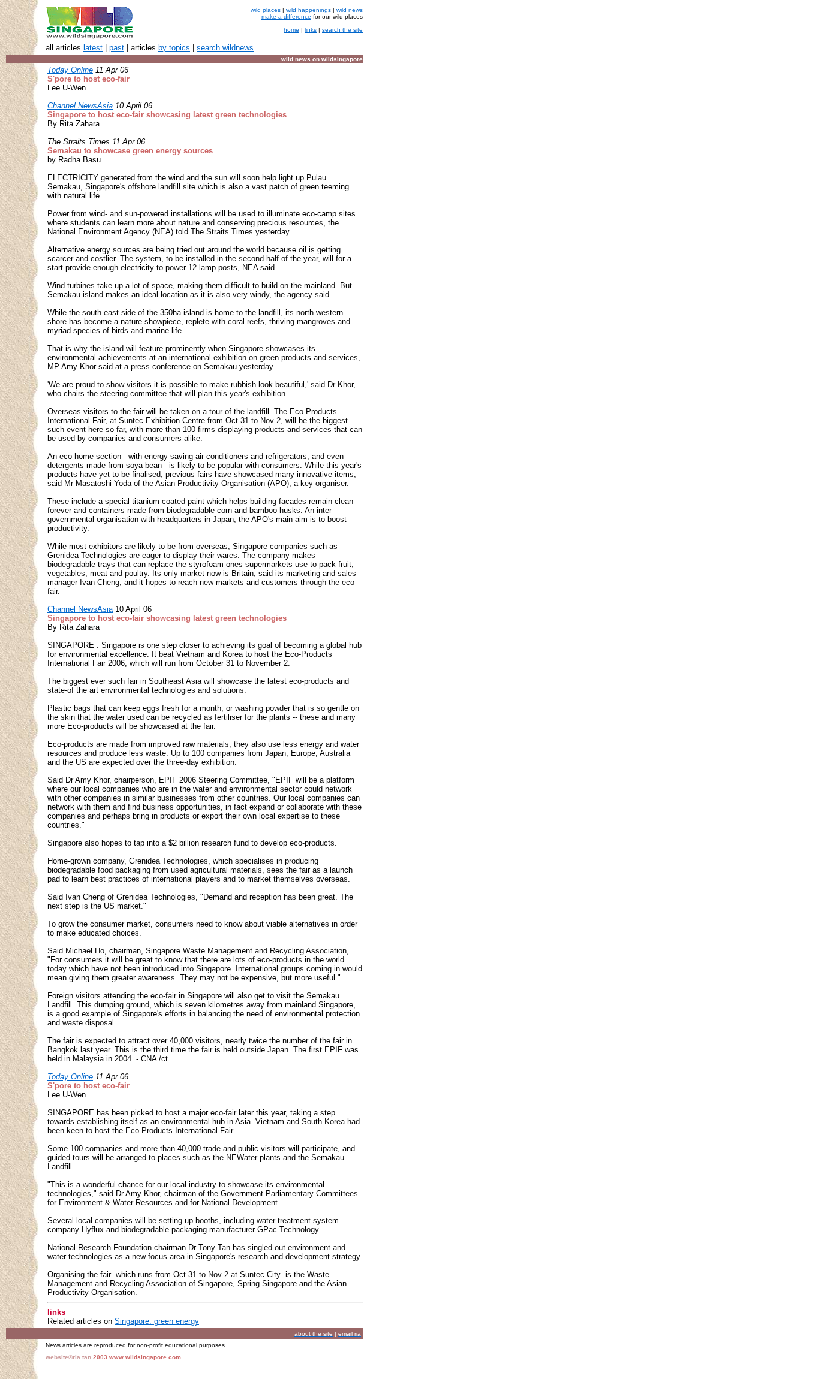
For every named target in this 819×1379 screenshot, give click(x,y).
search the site (342, 29)
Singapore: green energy (157, 1321)
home (291, 29)
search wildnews (225, 47)
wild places (266, 10)
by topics (174, 47)
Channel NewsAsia (80, 609)
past (116, 47)
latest (93, 47)
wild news (349, 10)
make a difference (286, 16)
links (311, 29)
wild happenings (308, 10)
